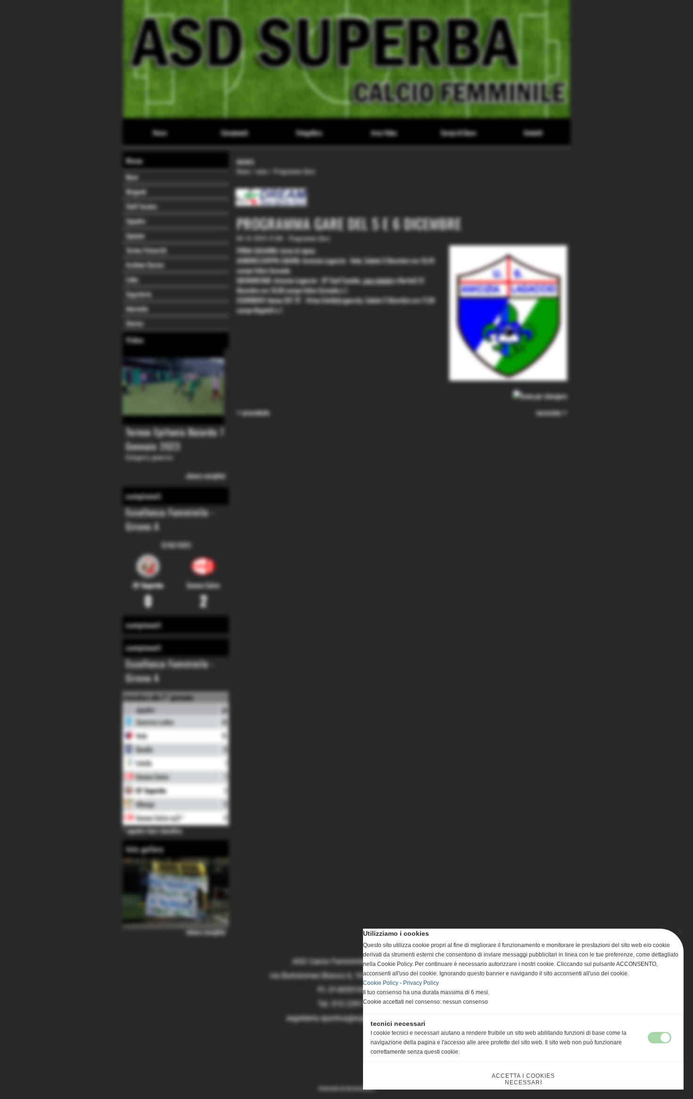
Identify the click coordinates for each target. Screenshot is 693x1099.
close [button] (680, 932)
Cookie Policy (380, 983)
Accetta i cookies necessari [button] (523, 1079)
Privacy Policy (421, 983)
